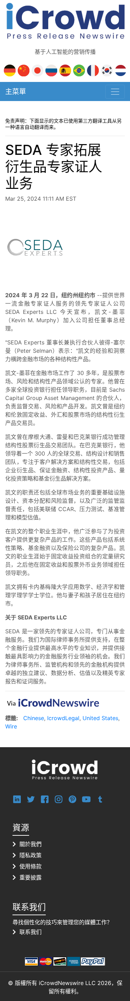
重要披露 (30, 877)
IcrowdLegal (63, 718)
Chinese (33, 718)
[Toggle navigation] (115, 92)
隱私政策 (30, 855)
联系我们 (30, 931)
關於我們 (30, 844)
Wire (11, 726)
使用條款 (30, 866)
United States (100, 718)
